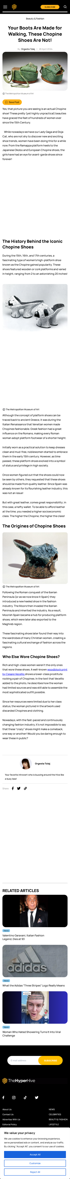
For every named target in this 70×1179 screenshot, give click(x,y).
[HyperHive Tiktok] (25, 1098)
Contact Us (8, 1114)
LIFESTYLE (54, 1124)
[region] (35, 1153)
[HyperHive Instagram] (14, 1098)
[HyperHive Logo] (14, 7)
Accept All (35, 1154)
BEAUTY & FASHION (58, 1119)
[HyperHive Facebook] (3, 1097)
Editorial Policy (9, 1124)
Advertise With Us (11, 1119)
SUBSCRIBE (50, 7)
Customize (35, 1163)
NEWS (52, 1109)
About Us (7, 1109)
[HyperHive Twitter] (37, 1098)
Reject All (35, 1171)
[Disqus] (35, 842)
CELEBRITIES (55, 1114)
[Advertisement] (35, 201)
